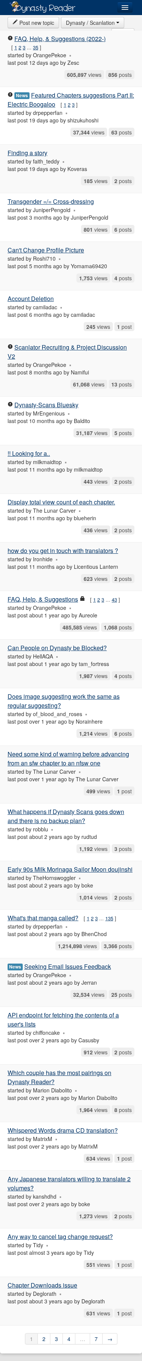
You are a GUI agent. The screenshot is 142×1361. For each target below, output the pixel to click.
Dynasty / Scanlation (91, 22)
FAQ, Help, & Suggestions (43, 599)
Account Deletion (31, 298)
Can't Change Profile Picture (46, 250)
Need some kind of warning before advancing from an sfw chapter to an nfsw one (68, 758)
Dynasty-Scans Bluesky (46, 404)
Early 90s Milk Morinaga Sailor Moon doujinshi (70, 869)
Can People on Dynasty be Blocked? (57, 647)
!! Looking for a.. (29, 453)
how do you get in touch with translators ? (63, 550)
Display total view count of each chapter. (61, 502)
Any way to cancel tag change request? (60, 1236)
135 (109, 918)
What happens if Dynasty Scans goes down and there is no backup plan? (66, 816)
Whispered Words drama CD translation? (63, 1130)
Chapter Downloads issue (42, 1285)
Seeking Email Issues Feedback (67, 966)
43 (114, 599)
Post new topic (36, 22)
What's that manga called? (43, 917)
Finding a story (27, 152)
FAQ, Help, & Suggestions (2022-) (60, 38)
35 (35, 47)
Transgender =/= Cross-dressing (51, 201)
